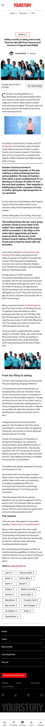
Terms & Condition (8, 686)
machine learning (28, 589)
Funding (21, 34)
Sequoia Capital (26, 573)
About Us (5, 683)
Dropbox (8, 589)
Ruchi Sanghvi (29, 606)
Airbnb (7, 578)
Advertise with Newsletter (14, 675)
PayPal (7, 584)
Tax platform (10, 611)
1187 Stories (33, 53)
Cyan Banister (10, 616)
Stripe (26, 611)
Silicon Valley (24, 578)
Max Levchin (10, 606)
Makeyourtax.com (18, 524)
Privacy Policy (35, 683)
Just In (8, 573)
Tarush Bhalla (20, 53)
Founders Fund (30, 600)
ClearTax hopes (31, 305)
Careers (18, 683)
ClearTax (8, 146)
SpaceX (22, 584)
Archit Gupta (26, 595)
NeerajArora (10, 600)
